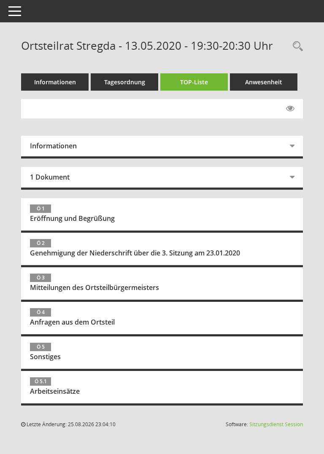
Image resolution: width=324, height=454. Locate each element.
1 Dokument (50, 177)
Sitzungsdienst (276, 424)
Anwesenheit (263, 82)
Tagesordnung (124, 82)
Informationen (55, 82)
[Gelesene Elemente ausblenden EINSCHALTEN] (290, 108)
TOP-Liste (194, 82)
